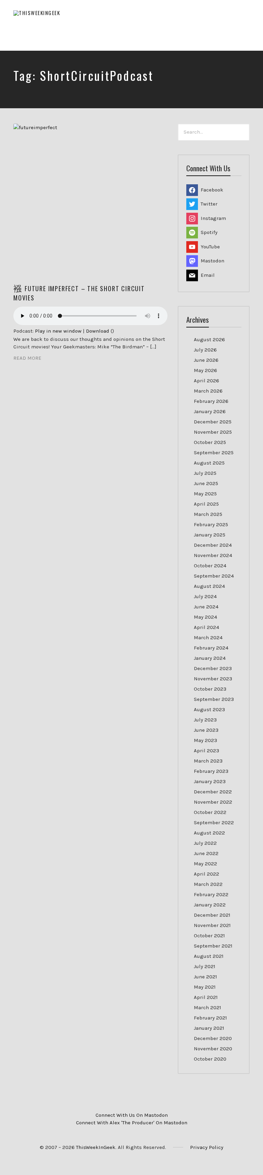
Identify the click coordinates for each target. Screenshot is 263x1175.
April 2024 (206, 627)
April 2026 (206, 381)
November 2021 (212, 925)
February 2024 (211, 648)
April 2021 (206, 997)
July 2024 (205, 596)
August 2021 (209, 956)
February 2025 (211, 524)
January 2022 (210, 905)
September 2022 (214, 822)
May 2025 (205, 494)
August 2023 (209, 709)
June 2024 (206, 607)
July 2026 (205, 350)
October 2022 (210, 812)
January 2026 (210, 411)
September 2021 (213, 946)
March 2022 (208, 884)
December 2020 (213, 1038)
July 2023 (205, 720)
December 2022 (213, 792)
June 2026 (206, 360)
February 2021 (210, 1018)
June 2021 (205, 977)
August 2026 (209, 339)
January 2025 (209, 535)
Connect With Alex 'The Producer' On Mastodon (131, 1123)
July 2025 (205, 473)
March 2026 (208, 391)
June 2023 (206, 730)
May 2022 (205, 864)
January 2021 (209, 1028)
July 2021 (204, 966)
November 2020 (213, 1049)
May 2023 (205, 740)
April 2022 (206, 874)
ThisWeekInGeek (95, 1147)
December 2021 (212, 915)
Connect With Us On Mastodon (132, 1115)
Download (97, 331)
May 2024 (205, 617)
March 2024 (208, 637)
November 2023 (213, 679)
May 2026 (205, 370)
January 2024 (210, 658)
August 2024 (209, 586)
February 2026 (211, 401)
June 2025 (206, 483)
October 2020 (210, 1059)
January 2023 (210, 781)
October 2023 (210, 689)
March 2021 (207, 1007)
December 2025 (212, 422)
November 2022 (213, 802)
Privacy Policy (206, 1147)
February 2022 (211, 894)
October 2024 (210, 565)
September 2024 (214, 576)
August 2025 (209, 463)
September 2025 (214, 452)
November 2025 (213, 432)
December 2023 (213, 668)
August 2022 (209, 833)
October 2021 (209, 935)
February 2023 (211, 771)
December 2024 (213, 545)
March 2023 (208, 761)
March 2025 (208, 514)
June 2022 (206, 853)
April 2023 (206, 750)
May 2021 (205, 987)
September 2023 (214, 699)
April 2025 (206, 504)
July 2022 (205, 843)
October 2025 (210, 442)
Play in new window (58, 331)
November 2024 (213, 555)
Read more (27, 358)
